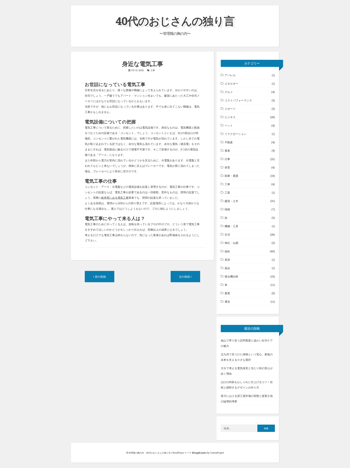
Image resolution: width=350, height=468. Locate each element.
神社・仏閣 (231, 243)
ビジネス (230, 117)
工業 (227, 192)
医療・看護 (231, 176)
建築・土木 (231, 201)
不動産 (229, 142)
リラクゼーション (235, 134)
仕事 (227, 159)
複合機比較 (231, 276)
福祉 (227, 251)
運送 (227, 301)
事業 (227, 150)
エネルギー (231, 83)
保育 (227, 167)
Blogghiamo (199, 452)
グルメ (229, 92)
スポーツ (230, 108)
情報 (227, 209)
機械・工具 (231, 226)
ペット (229, 125)
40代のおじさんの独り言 (175, 20)
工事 (153, 70)
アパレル (230, 75)
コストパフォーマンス (238, 100)
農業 (227, 293)
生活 (227, 234)
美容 (227, 259)
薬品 (227, 268)
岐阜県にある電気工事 (115, 197)
